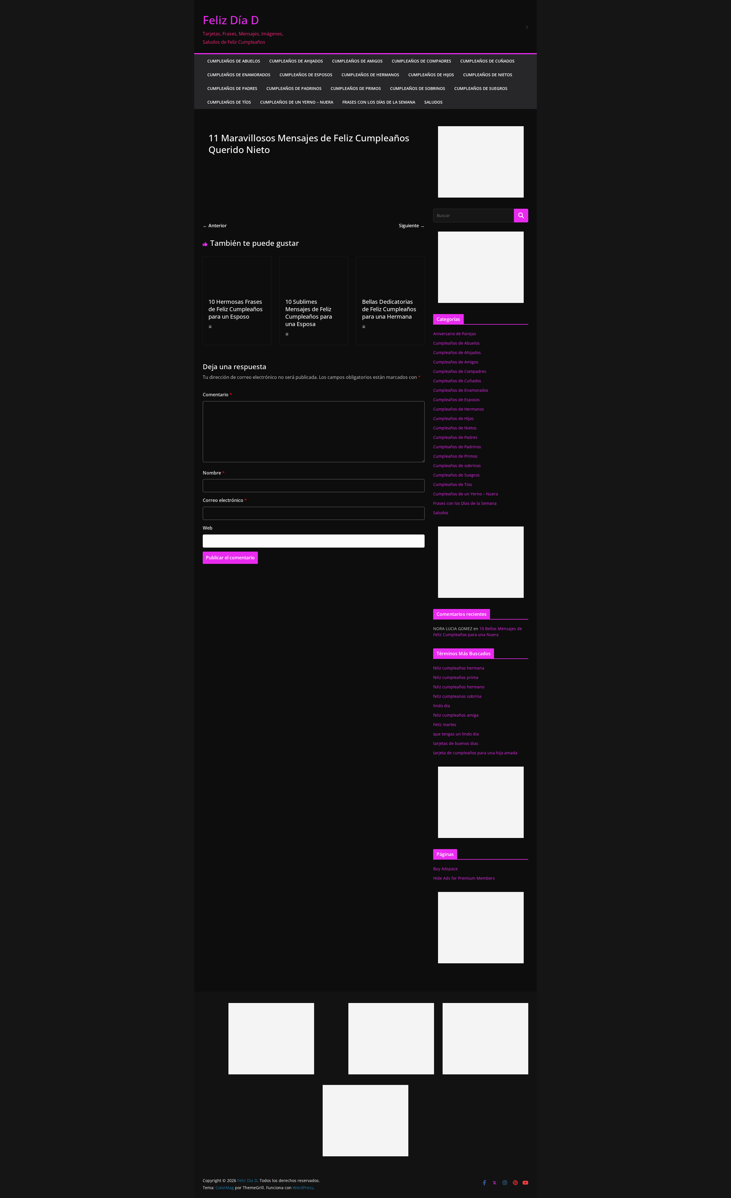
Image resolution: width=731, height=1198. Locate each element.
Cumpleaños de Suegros (480, 88)
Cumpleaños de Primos (356, 88)
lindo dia (441, 705)
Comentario (217, 394)
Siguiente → (412, 225)
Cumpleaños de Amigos (357, 61)
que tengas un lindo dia (456, 734)
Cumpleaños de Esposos (306, 74)
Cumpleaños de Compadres (421, 61)
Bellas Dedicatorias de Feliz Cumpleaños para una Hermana (389, 309)
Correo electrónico (225, 500)
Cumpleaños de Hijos (431, 74)
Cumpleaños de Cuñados (487, 61)
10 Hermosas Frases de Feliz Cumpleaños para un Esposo (235, 309)
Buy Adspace (445, 868)
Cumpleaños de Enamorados (238, 74)
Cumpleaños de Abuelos (233, 61)
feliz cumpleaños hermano (458, 687)
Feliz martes (444, 724)
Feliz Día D (231, 20)
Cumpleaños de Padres (232, 88)
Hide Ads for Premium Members (464, 878)
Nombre (214, 473)
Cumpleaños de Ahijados (296, 61)
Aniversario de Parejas (454, 333)
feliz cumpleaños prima (455, 677)
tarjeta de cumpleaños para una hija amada (475, 752)
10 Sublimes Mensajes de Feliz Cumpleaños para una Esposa (308, 313)
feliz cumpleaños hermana (458, 668)
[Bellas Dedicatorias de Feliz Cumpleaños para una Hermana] (390, 260)
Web (207, 528)
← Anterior (215, 225)
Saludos (433, 102)
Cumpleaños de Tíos (229, 102)
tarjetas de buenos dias (455, 743)
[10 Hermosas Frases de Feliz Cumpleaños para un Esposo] (237, 260)
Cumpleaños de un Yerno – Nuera (296, 102)
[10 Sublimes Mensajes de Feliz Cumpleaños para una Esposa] (314, 260)
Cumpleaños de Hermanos (370, 74)
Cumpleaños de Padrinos (294, 88)
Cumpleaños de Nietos (487, 74)
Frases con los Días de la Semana (378, 102)
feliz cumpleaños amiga (456, 715)
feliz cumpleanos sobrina (457, 696)
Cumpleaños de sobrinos (417, 88)
